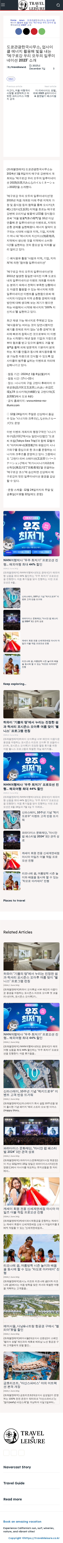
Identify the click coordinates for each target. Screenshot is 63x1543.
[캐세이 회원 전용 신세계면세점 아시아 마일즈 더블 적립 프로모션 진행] (11, 642)
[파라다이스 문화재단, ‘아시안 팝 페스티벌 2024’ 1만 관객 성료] (11, 620)
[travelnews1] (7, 67)
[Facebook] (18, 31)
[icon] (8, 22)
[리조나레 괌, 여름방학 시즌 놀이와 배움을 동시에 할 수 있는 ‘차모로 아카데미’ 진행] (11, 664)
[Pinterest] (34, 31)
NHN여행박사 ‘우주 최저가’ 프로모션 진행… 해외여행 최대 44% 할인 (31, 1036)
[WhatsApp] (41, 31)
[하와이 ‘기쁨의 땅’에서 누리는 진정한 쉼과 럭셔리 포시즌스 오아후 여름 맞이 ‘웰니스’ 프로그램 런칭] (31, 704)
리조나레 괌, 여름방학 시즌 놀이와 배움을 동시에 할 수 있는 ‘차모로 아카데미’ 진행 (40, 664)
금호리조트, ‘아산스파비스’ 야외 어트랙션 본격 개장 (30, 1385)
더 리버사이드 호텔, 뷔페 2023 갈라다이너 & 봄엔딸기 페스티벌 (44, 93)
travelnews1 (18, 67)
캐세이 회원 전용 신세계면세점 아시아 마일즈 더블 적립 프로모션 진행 (40, 856)
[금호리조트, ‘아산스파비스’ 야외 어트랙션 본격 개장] (31, 1366)
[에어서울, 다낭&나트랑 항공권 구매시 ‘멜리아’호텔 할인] (31, 1309)
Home (13, 20)
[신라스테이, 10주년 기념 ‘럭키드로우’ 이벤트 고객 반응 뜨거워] (11, 598)
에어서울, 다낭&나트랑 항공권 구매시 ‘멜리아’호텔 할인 (31, 1328)
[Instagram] (14, 1453)
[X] (26, 31)
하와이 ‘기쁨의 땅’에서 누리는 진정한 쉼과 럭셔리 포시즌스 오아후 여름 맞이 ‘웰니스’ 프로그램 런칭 (31, 726)
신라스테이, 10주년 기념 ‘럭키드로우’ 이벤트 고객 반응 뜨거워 (40, 816)
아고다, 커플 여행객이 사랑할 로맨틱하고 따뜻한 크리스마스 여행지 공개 (18, 94)
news (22, 20)
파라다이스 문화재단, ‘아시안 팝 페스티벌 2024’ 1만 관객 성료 (40, 620)
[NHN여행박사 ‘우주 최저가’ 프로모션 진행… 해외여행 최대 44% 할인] (31, 533)
